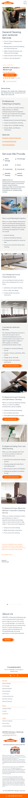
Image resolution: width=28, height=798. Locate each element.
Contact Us (5, 713)
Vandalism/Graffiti (17, 190)
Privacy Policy (5, 723)
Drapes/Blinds (6, 188)
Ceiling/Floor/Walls (7, 186)
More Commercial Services (12, 365)
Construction (5, 693)
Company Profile (6, 708)
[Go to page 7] (17, 604)
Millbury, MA (4, 94)
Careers (4, 711)
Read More (8, 639)
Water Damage (6, 683)
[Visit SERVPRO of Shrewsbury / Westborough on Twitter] (14, 675)
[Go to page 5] (14, 604)
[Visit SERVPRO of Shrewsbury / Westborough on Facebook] (17, 675)
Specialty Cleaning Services (11, 138)
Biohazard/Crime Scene (18, 181)
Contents (4, 192)
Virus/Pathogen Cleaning (9, 183)
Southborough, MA (20, 92)
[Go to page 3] (11, 604)
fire (3, 623)
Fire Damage (5, 686)
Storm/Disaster (6, 691)
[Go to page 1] (7, 604)
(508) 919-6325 (9, 75)
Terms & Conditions (7, 721)
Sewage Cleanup (6, 181)
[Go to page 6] (16, 604)
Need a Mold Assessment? (12, 477)
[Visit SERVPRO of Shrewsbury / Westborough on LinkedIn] (10, 675)
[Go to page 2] (9, 604)
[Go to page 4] (12, 604)
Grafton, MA (14, 91)
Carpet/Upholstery (13, 185)
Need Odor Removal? (10, 419)
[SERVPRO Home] (7, 3)
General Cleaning (7, 701)
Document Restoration (19, 186)
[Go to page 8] (19, 604)
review (10, 554)
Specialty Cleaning (7, 699)
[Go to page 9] (20, 604)
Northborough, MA (9, 92)
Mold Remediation (8, 145)
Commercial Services (9, 141)
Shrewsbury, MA (5, 91)
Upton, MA (11, 94)
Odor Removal (14, 188)
